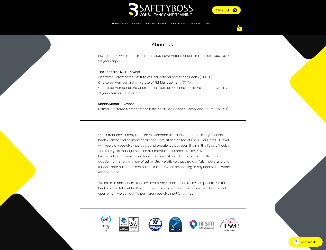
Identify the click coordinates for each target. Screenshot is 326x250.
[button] (239, 28)
